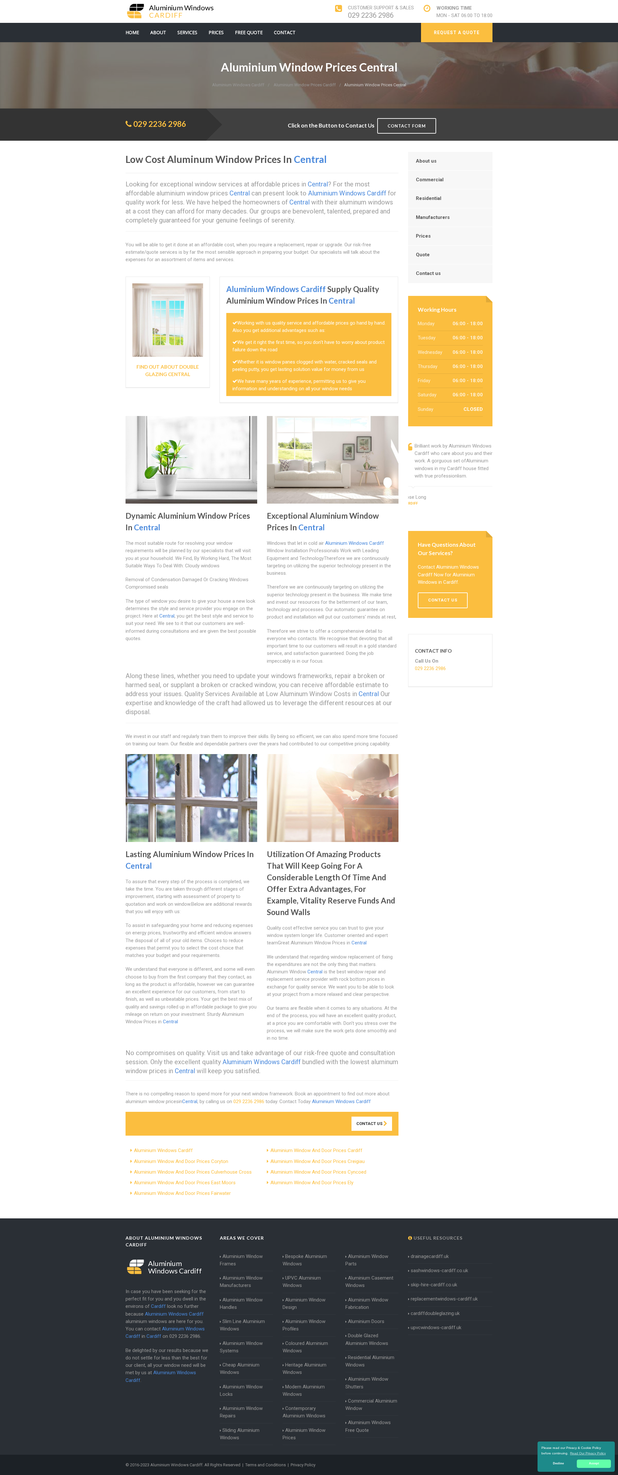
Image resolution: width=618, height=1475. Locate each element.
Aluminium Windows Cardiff (163, 1150)
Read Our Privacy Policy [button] (588, 1453)
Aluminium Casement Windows (369, 1281)
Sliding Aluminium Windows (239, 1434)
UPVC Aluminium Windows (302, 1281)
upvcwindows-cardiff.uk (436, 1327)
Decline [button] (558, 1463)
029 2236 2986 (371, 15)
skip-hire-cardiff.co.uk (434, 1285)
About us (426, 161)
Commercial (430, 180)
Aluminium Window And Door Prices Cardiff (316, 1150)
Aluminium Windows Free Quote (368, 1426)
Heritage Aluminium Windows (304, 1368)
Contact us (428, 273)
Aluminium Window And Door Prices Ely (311, 1183)
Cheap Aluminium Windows (239, 1368)
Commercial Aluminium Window (371, 1404)
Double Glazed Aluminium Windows (366, 1339)
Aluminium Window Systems (241, 1347)
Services (187, 32)
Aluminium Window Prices (304, 1434)
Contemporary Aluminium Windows (304, 1412)
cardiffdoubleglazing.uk (435, 1313)
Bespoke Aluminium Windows (305, 1260)
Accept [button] (594, 1463)
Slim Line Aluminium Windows (242, 1325)
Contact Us (369, 1123)
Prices (216, 32)
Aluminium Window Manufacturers (241, 1281)
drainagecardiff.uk (430, 1256)
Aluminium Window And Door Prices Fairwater (182, 1193)
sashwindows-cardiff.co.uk (439, 1270)
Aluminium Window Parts (366, 1260)
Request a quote (457, 32)
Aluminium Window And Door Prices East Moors (185, 1183)
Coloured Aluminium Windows (305, 1347)
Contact (284, 32)
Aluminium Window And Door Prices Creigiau (317, 1161)
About (158, 32)
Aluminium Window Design (304, 1303)
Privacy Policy (303, 1464)
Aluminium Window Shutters (366, 1382)
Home (132, 32)
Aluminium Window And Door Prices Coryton (181, 1161)
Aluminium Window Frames (241, 1260)
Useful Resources (437, 1238)
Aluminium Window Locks (241, 1390)
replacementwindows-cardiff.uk (444, 1299)
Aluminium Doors (366, 1321)
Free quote (249, 32)
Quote (423, 255)
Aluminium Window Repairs (241, 1412)
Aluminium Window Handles (241, 1303)
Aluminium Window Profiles (304, 1325)
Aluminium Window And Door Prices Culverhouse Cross (193, 1172)
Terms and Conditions (265, 1464)
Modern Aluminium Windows (304, 1390)
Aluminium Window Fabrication (366, 1303)
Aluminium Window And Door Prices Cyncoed (318, 1172)
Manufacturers (433, 217)
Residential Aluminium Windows (369, 1361)
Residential (428, 198)
